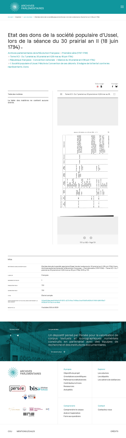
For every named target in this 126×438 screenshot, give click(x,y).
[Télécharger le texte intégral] (101, 87)
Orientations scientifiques (75, 376)
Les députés (103, 376)
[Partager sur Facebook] (112, 87)
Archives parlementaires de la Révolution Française (33, 53)
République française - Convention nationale (32, 60)
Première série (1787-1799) (75, 53)
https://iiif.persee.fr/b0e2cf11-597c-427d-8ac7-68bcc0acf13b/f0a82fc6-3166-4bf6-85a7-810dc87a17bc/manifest (73, 301)
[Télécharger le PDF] (97, 87)
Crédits (114, 431)
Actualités (68, 390)
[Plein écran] (114, 94)
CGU (10, 431)
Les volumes (28, 17)
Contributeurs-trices (72, 383)
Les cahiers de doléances (109, 380)
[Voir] (22, 47)
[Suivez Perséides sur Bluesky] (18, 335)
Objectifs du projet (72, 373)
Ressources (69, 386)
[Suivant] (91, 238)
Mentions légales (26, 431)
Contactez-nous (105, 410)
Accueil (10, 17)
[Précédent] (84, 238)
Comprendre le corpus (73, 410)
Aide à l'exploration (72, 413)
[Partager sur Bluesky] (116, 87)
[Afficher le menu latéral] (61, 94)
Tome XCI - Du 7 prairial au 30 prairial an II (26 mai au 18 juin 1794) (41, 56)
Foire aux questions (72, 416)
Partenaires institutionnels (75, 380)
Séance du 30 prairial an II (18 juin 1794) (76, 60)
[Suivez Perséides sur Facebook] (10, 335)
